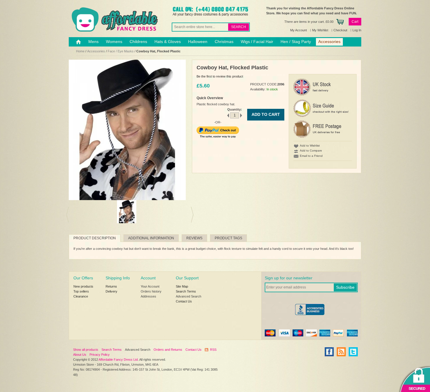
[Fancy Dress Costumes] (114, 19)
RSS (213, 349)
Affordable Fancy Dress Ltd (118, 359)
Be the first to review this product (220, 76)
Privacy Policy (100, 354)
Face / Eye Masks (121, 51)
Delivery (111, 291)
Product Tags (228, 238)
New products (83, 286)
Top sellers (81, 291)
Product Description (94, 238)
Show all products (85, 349)
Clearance (80, 296)
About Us (79, 354)
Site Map (182, 286)
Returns (111, 286)
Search (238, 27)
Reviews (194, 238)
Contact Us (184, 301)
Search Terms (186, 291)
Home (80, 51)
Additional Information (151, 238)
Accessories (96, 51)
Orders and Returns (168, 349)
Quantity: (234, 109)
